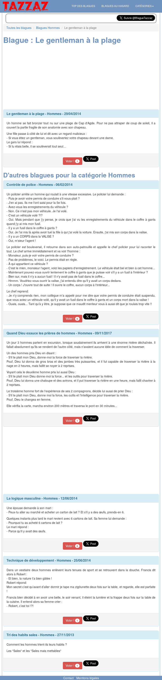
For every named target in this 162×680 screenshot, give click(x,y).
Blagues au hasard (115, 6)
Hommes (54, 113)
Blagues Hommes (48, 28)
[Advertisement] (81, 75)
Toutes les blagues (18, 28)
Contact (68, 678)
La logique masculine (24, 498)
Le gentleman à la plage (25, 113)
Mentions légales (87, 678)
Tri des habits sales (22, 634)
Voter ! (72, 161)
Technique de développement (30, 560)
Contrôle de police (21, 184)
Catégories (143, 6)
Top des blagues (83, 6)
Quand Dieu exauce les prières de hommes (41, 333)
